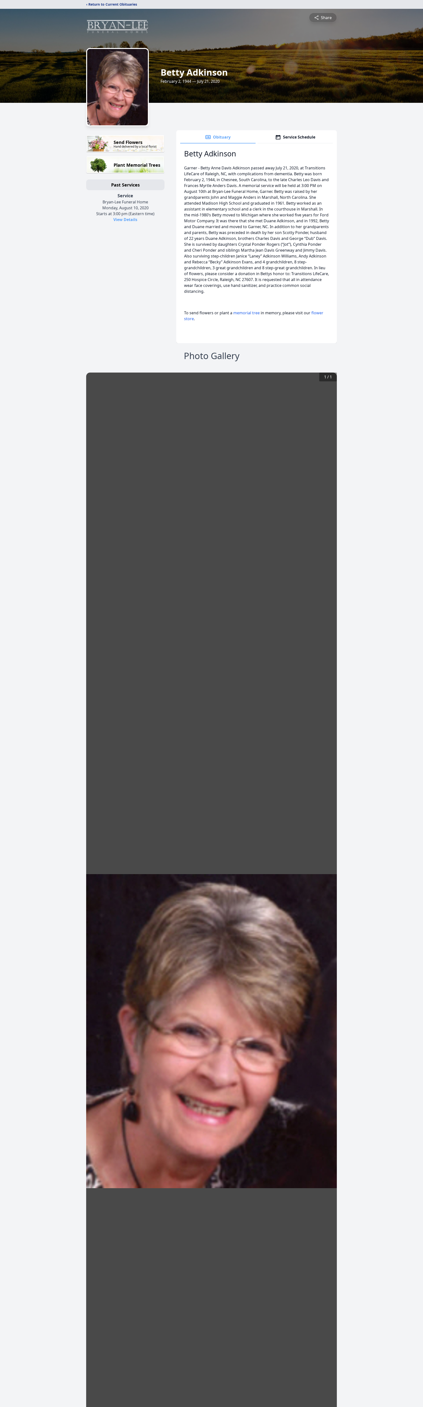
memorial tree (246, 313)
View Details (125, 219)
